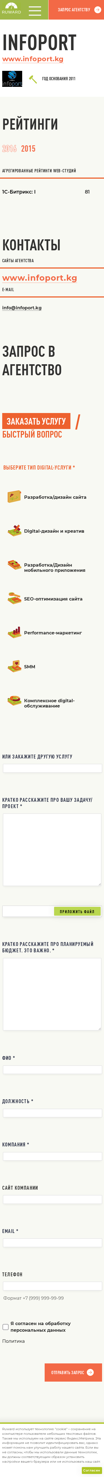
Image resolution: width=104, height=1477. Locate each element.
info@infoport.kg (22, 307)
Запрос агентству (74, 9)
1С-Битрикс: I (19, 192)
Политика (13, 1341)
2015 (28, 148)
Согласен (91, 1470)
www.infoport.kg (33, 59)
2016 (9, 148)
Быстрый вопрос (32, 434)
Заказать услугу (36, 421)
